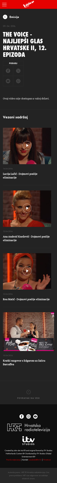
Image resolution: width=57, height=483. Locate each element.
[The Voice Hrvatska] (28, 4)
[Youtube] (35, 416)
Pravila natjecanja (13, 459)
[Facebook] (21, 416)
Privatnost (47, 459)
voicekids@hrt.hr (34, 459)
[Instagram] (28, 416)
